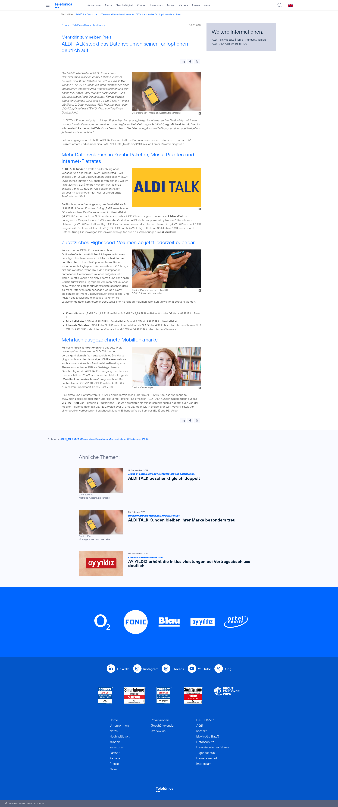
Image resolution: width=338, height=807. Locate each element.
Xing (228, 669)
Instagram (150, 669)
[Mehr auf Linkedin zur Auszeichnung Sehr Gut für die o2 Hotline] (164, 695)
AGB (199, 725)
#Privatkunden (134, 439)
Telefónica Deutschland (87, 14)
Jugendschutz (205, 753)
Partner (171, 5)
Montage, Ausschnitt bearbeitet (164, 112)
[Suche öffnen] (280, 5)
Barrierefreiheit (206, 758)
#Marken (84, 439)
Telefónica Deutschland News (116, 14)
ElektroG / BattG (207, 736)
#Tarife (145, 439)
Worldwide (158, 731)
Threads (178, 669)
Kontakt (201, 731)
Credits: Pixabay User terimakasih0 (149, 290)
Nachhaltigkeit (124, 5)
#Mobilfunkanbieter (98, 439)
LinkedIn (123, 669)
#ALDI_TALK (67, 439)
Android (236, 43)
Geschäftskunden (163, 725)
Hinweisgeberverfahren (212, 747)
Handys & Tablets (255, 39)
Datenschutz (205, 742)
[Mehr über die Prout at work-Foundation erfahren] (227, 695)
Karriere (183, 5)
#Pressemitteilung (117, 439)
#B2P (76, 439)
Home (113, 720)
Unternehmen (93, 5)
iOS (245, 43)
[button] (183, 61)
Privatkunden (160, 720)
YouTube (204, 669)
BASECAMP (205, 720)
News (207, 5)
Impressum (203, 764)
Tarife (239, 39)
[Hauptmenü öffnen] (47, 5)
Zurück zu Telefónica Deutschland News (83, 25)
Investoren (156, 5)
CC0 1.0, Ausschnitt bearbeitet (147, 293)
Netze (108, 5)
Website (229, 39)
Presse (196, 5)
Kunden (141, 5)
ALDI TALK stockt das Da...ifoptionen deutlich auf (157, 14)
